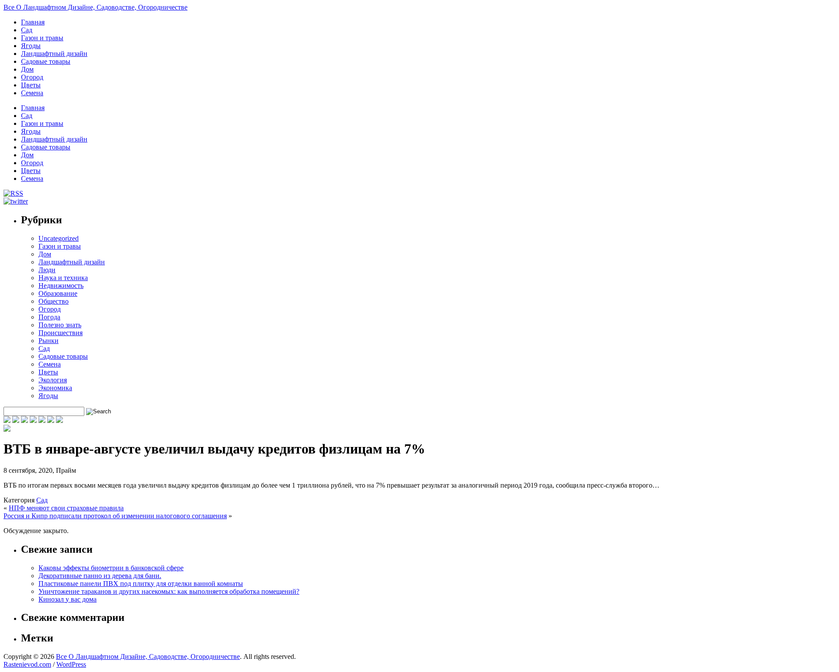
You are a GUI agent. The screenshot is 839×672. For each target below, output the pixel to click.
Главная (33, 22)
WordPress (71, 664)
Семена (32, 93)
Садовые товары (45, 61)
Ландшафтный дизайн (54, 53)
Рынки (48, 340)
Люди (46, 270)
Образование (57, 293)
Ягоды (31, 45)
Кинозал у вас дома (67, 599)
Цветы (31, 85)
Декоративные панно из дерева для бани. (99, 575)
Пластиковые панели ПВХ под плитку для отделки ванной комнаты (140, 583)
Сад (26, 30)
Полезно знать (59, 325)
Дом (27, 69)
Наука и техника (63, 277)
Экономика (55, 387)
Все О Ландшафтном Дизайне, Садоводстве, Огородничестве (95, 7)
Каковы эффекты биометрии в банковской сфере (111, 568)
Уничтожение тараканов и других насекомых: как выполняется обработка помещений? (168, 591)
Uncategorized (58, 238)
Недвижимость (60, 285)
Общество (53, 301)
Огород (32, 77)
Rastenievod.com (27, 664)
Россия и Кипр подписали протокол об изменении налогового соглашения (115, 516)
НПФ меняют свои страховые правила (66, 508)
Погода (49, 317)
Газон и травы (42, 38)
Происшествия (60, 332)
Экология (52, 380)
